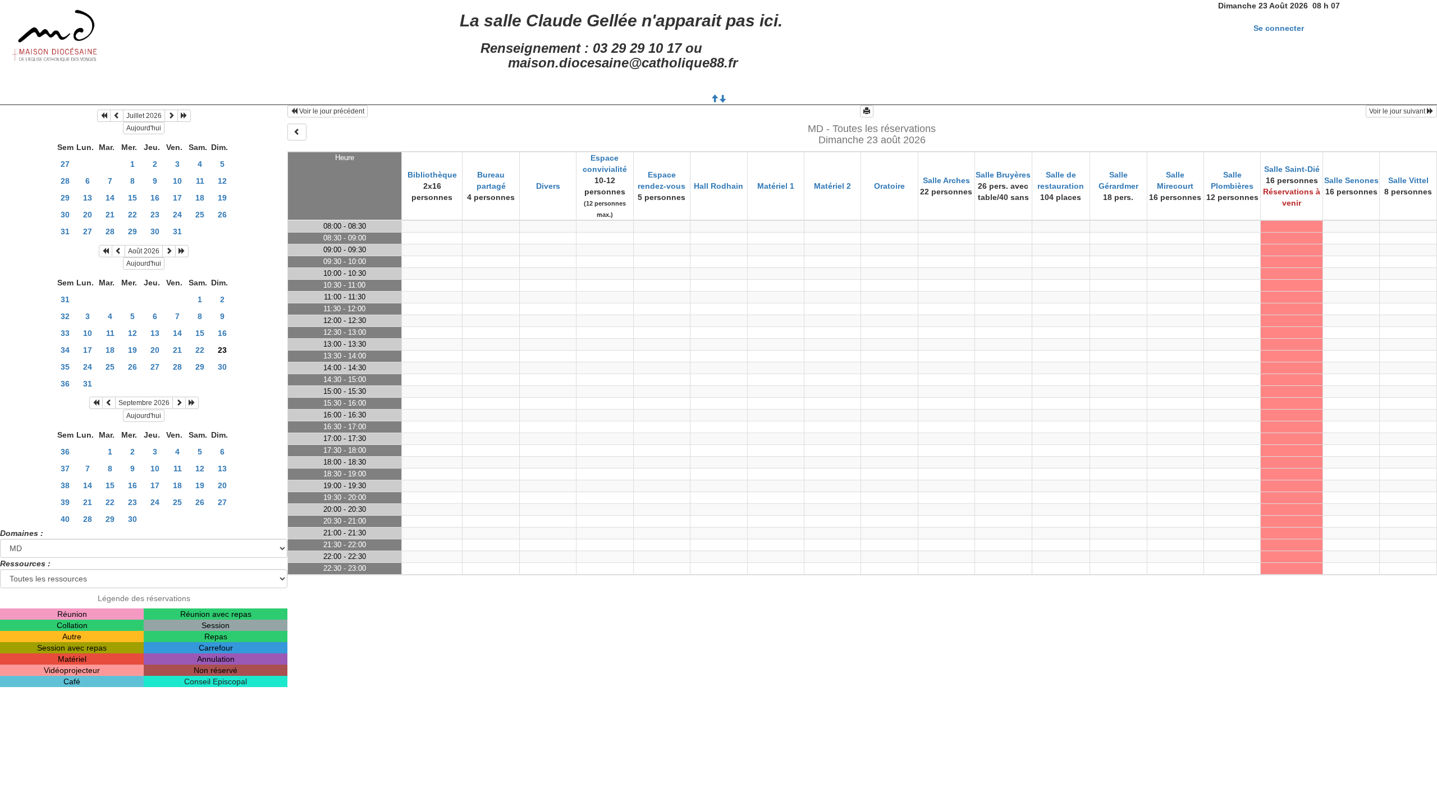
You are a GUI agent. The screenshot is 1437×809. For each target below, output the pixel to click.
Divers (548, 185)
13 (87, 197)
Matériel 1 (775, 185)
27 (65, 164)
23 (154, 214)
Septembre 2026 (144, 403)
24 (177, 214)
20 (87, 214)
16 (154, 197)
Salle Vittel (1408, 180)
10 (177, 180)
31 (65, 231)
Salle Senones (1351, 180)
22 (132, 214)
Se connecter (1278, 28)
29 (65, 197)
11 (200, 180)
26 (222, 214)
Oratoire (889, 185)
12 (222, 180)
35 (65, 366)
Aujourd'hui (143, 128)
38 (65, 485)
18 (199, 197)
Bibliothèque (432, 174)
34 (65, 350)
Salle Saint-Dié (1292, 169)
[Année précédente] (104, 116)
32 (65, 316)
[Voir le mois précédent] (116, 116)
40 (65, 519)
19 (222, 197)
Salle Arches (946, 180)
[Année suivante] (184, 116)
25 (199, 214)
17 (177, 197)
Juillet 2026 (144, 116)
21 (110, 214)
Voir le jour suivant (1398, 111)
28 (65, 180)
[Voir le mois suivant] (171, 116)
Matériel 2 (832, 185)
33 (65, 333)
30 (65, 214)
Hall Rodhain (718, 185)
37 (65, 468)
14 (110, 197)
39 (65, 502)
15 (132, 197)
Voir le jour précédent (331, 111)
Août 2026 (143, 251)
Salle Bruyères (1003, 174)
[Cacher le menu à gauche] (296, 132)
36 (65, 383)
